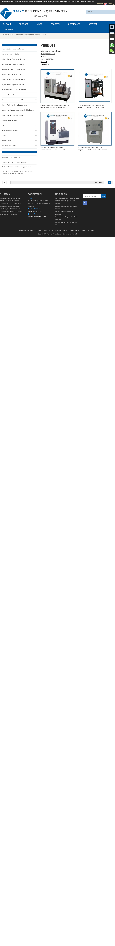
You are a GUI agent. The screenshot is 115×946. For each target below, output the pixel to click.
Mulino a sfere (6, 141)
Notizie (65, 230)
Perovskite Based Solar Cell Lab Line (14, 90)
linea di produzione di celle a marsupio (67, 198)
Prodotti (23, 24)
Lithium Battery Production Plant (12, 115)
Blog (45, 230)
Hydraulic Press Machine (10, 130)
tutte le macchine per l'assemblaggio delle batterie (18, 110)
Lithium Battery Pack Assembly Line (13, 59)
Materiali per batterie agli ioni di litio (13, 100)
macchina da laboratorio (9, 146)
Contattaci (8, 30)
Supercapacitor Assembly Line (11, 74)
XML (83, 230)
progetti (55, 24)
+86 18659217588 (74, 1)
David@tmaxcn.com (21, 1)
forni (11, 35)
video (39, 24)
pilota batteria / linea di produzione (13, 49)
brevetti (92, 24)
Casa (5, 35)
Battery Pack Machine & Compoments (14, 105)
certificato (74, 24)
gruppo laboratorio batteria (10, 54)
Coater (4, 135)
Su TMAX (7, 24)
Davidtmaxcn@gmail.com (50, 1)
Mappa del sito (75, 230)
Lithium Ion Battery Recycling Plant (13, 79)
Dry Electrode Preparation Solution (13, 85)
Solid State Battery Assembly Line (13, 64)
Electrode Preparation (9, 95)
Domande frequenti (26, 230)
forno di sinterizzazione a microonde (30, 35)
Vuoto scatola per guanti (10, 120)
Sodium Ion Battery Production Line (13, 69)
